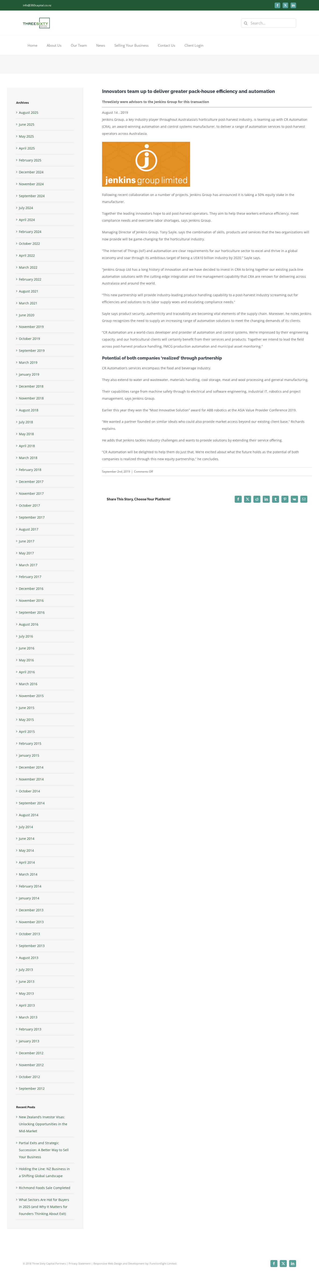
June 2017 (26, 541)
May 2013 (26, 993)
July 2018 (26, 422)
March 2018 (28, 458)
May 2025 (26, 136)
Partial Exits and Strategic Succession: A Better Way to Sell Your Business (44, 1150)
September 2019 (32, 350)
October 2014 (29, 791)
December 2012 (31, 1053)
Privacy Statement (80, 1263)
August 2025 (28, 112)
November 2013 (31, 922)
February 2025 (30, 160)
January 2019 (29, 374)
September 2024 (32, 196)
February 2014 (30, 886)
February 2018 (30, 469)
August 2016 (28, 624)
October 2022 (29, 243)
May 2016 (26, 660)
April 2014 (27, 862)
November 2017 (31, 493)
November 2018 (31, 398)
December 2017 (31, 481)
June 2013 (26, 981)
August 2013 (28, 957)
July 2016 (26, 636)
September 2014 (32, 803)
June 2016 (26, 648)
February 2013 (30, 1029)
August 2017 (28, 529)
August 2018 (28, 410)
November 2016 (31, 600)
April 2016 (27, 672)
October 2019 (29, 338)
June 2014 (26, 838)
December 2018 (31, 386)
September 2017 (32, 517)
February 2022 (30, 279)
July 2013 (26, 969)
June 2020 (26, 315)
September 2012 (32, 1088)
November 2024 (31, 184)
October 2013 (29, 934)
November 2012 (31, 1065)
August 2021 (28, 291)
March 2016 (28, 684)
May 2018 (26, 434)
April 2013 (27, 1005)
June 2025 (26, 124)
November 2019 (31, 326)
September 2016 (32, 612)
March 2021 (28, 303)
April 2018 (27, 446)
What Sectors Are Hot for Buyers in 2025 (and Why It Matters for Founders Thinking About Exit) (44, 1206)
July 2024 (26, 208)
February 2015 (30, 743)
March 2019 (28, 362)
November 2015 (31, 696)
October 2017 (29, 505)
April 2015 (27, 731)
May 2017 (26, 553)
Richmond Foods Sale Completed (44, 1188)
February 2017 (30, 576)
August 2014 (28, 815)
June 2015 (26, 707)
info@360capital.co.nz (37, 5)
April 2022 (27, 255)
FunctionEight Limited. (163, 1263)
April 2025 (27, 148)
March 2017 (28, 565)
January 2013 (29, 1041)
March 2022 (28, 267)
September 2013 (32, 946)
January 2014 (29, 898)
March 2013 (28, 1017)
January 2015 (29, 755)
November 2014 (31, 779)
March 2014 (28, 874)
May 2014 (26, 850)
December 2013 (31, 910)
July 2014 (26, 827)
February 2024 (30, 231)
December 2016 (31, 588)
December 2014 (31, 767)
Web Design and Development (126, 1263)
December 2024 (31, 172)
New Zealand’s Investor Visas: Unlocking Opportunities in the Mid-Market (43, 1124)
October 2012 (29, 1077)
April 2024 (27, 219)
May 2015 (26, 719)
